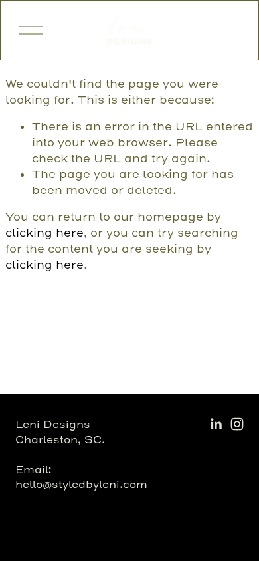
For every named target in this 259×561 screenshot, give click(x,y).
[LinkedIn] (215, 424)
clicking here (44, 233)
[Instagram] (237, 424)
